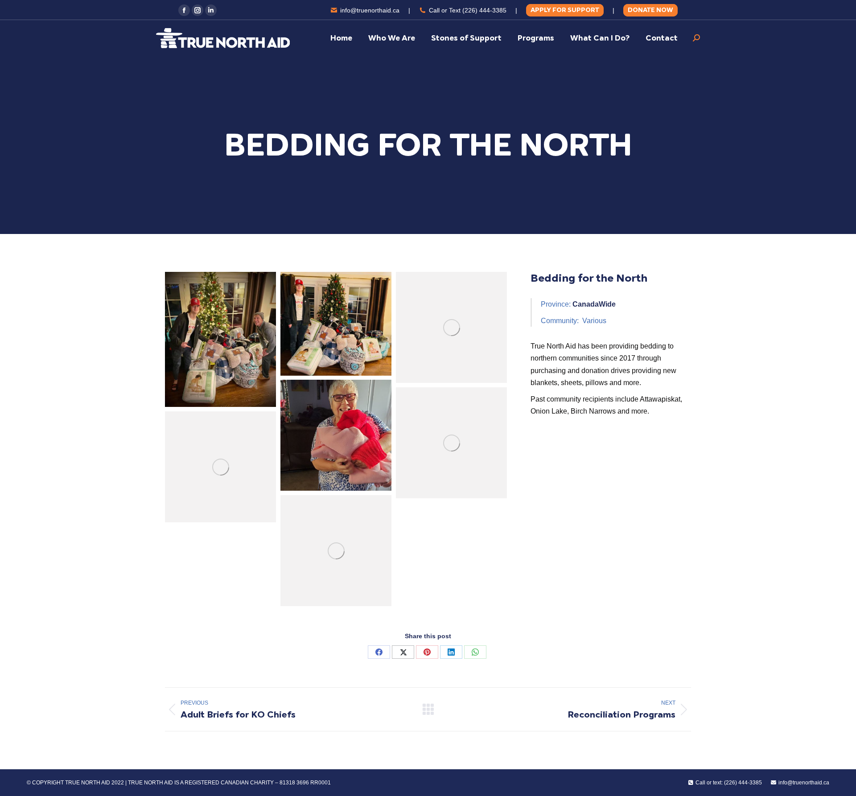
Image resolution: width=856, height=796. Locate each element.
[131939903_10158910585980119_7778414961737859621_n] (335, 324)
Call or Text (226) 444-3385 (467, 10)
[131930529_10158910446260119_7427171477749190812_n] (220, 339)
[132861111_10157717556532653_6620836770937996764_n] (335, 550)
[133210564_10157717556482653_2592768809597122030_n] (335, 435)
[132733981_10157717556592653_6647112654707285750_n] (451, 442)
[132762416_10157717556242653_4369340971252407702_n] (220, 466)
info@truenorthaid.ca (369, 10)
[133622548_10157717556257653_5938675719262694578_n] (451, 327)
